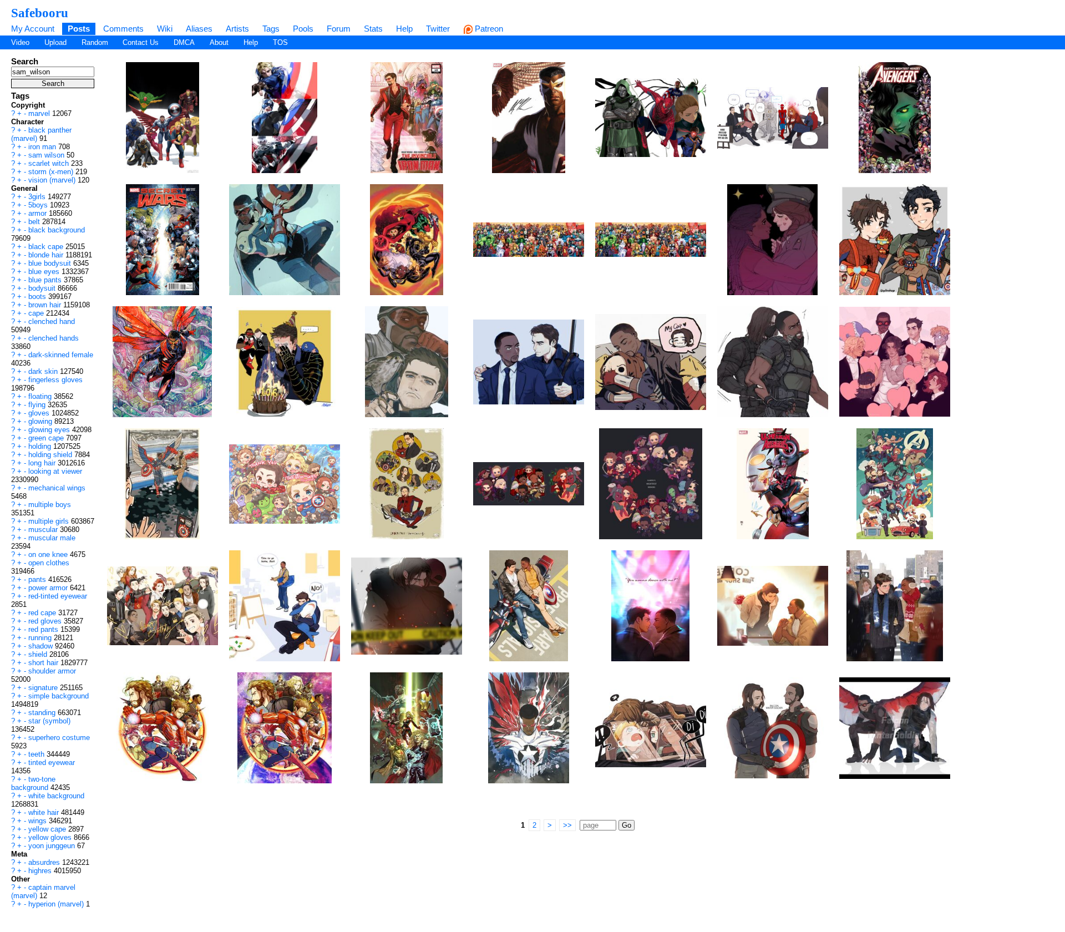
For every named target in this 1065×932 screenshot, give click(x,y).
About (219, 42)
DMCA (184, 42)
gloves (40, 413)
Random (95, 42)
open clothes (48, 563)
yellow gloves (51, 837)
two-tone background (33, 783)
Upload (55, 42)
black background (56, 230)
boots (38, 296)
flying (38, 405)
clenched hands (53, 338)
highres (41, 871)
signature (44, 687)
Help (404, 28)
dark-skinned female (60, 355)
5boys (39, 205)
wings (38, 821)
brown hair (45, 305)
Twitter (438, 28)
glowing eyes (50, 430)
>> (567, 825)
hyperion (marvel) (57, 904)
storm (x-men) (51, 172)
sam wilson (47, 155)
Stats (373, 28)
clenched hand (51, 321)
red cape (43, 613)
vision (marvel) (53, 180)
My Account (32, 28)
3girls (38, 197)
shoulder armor (52, 671)
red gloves (46, 621)
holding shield (51, 454)
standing (43, 712)
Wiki (165, 28)
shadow (41, 646)
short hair (44, 663)
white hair (44, 812)
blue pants (46, 280)
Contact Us (141, 42)
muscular (44, 529)
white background (56, 796)
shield (38, 654)
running (41, 638)
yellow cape (48, 829)
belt (35, 221)
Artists (237, 28)
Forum (339, 28)
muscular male (51, 538)
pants (38, 579)
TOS (280, 42)
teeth (37, 754)
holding (40, 446)
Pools (303, 28)
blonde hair (46, 255)
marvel (40, 113)
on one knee (49, 554)
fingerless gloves (55, 380)
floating (41, 396)
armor (38, 213)
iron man (43, 147)
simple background (58, 696)
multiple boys (49, 504)
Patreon (488, 28)
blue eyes (45, 271)
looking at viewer (55, 471)
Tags (271, 28)
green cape (47, 438)
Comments (123, 28)
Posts (79, 28)
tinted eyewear (51, 762)
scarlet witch (49, 163)
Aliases (199, 28)
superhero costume (59, 737)
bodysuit (43, 288)
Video (20, 42)
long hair (43, 463)
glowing (41, 421)
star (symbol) (49, 721)
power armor (49, 588)
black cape (46, 246)
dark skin (44, 371)
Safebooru (39, 13)
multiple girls (49, 521)
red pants (44, 629)
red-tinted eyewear (57, 596)
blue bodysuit (50, 263)
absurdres (45, 862)
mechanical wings (56, 488)
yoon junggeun (52, 846)
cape (37, 313)
